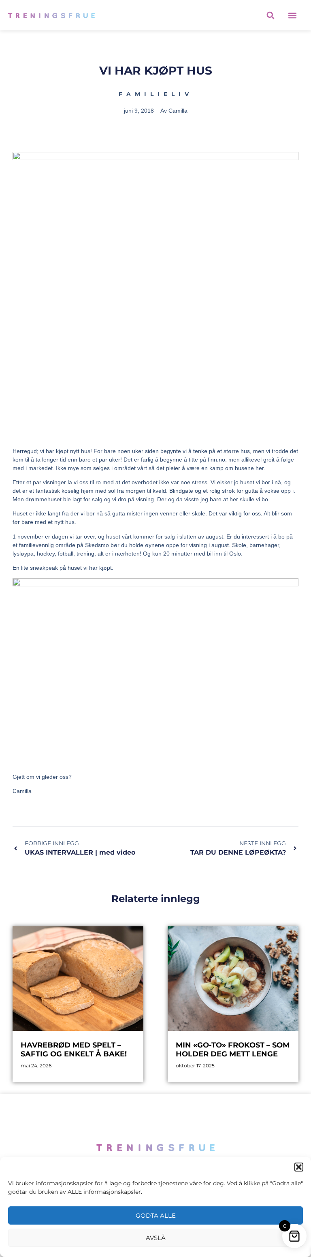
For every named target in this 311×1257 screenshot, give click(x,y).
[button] (299, 1167)
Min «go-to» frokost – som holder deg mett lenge (233, 1049)
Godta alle (156, 1215)
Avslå (156, 1238)
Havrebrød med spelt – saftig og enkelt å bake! (74, 1049)
